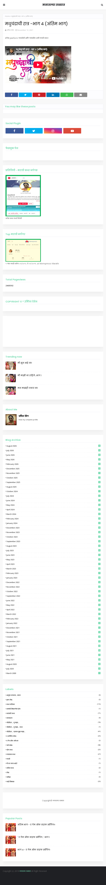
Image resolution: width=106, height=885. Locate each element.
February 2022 (53, 618)
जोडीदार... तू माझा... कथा (53, 727)
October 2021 (53, 637)
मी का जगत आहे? (53, 763)
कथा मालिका (53, 704)
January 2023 (53, 577)
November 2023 (53, 532)
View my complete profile (28, 420)
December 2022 (53, 582)
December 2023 (53, 527)
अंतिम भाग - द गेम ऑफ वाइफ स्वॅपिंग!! (36, 824)
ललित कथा (53, 768)
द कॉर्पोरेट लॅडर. (53, 736)
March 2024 (53, 514)
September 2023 (53, 541)
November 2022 (53, 587)
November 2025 (53, 473)
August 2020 (53, 664)
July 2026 (53, 450)
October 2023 (53, 537)
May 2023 (53, 559)
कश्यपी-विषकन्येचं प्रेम (53, 709)
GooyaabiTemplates (75, 881)
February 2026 (53, 464)
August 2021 (53, 646)
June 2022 (53, 600)
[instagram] (53, 131)
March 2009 (53, 673)
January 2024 (53, 523)
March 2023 (53, 568)
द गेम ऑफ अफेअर (53, 740)
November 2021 (53, 632)
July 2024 (53, 496)
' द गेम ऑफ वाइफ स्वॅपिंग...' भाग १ (34, 837)
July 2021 (53, 650)
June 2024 (53, 500)
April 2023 (53, 564)
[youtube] (72, 131)
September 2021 (53, 641)
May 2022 (53, 605)
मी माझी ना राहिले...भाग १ (29, 375)
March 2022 (53, 614)
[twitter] (34, 131)
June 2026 (53, 455)
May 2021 (53, 659)
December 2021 (53, 628)
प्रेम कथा (53, 749)
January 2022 (53, 623)
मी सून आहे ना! (25, 362)
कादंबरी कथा (53, 713)
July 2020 (53, 668)
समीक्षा (53, 777)
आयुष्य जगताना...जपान (53, 695)
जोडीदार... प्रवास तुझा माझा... (53, 731)
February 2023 (53, 573)
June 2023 (53, 555)
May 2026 (53, 459)
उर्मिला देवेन (10, 30)
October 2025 (53, 477)
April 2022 (53, 609)
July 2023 (53, 550)
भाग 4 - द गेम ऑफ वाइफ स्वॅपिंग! (34, 849)
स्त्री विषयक (53, 781)
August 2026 (53, 446)
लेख (53, 772)
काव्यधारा (53, 718)
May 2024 (53, 505)
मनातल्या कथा (53, 754)
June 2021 (53, 655)
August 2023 (53, 546)
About (51, 876)
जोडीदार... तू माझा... (53, 722)
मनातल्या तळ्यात (53, 5)
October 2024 (53, 491)
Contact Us (62, 876)
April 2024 (53, 509)
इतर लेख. (53, 699)
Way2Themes (46, 881)
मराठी (53, 759)
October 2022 (53, 591)
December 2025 (53, 468)
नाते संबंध (53, 745)
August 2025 (53, 487)
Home (7, 16)
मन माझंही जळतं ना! (28, 387)
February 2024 (53, 518)
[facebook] (14, 131)
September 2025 (53, 482)
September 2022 (53, 596)
